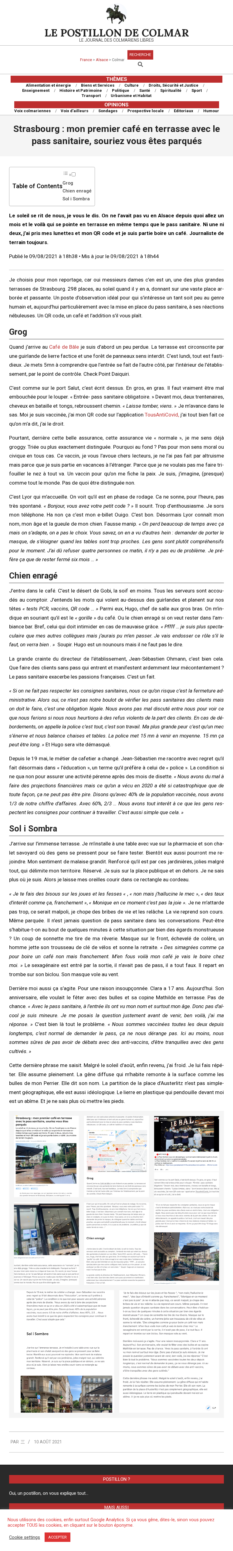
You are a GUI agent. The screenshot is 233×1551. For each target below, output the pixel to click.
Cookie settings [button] (24, 1537)
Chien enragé (77, 191)
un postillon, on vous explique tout (52, 1493)
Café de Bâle (63, 347)
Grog (67, 183)
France (86, 59)
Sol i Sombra (76, 199)
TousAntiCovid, (162, 415)
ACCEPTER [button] (57, 1537)
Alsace (102, 59)
